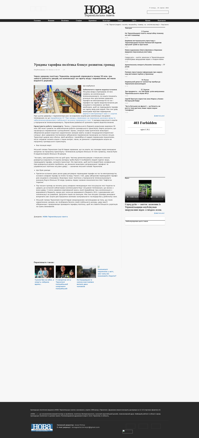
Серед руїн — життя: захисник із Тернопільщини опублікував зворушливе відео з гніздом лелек (144, 58)
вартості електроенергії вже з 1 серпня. (100, 114)
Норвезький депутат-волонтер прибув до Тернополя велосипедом (142, 83)
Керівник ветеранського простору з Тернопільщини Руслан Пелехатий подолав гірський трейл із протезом (143, 43)
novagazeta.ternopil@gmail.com (86, 427)
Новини (51, 20)
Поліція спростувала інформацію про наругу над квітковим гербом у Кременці (143, 73)
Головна (37, 20)
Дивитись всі (159, 116)
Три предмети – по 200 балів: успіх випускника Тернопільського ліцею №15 (144, 92)
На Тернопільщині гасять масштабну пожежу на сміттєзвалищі (144, 34)
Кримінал (93, 20)
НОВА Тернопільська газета (55, 217)
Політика (65, 20)
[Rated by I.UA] (128, 431)
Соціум (79, 20)
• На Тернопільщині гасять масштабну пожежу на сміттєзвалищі (127, 24)
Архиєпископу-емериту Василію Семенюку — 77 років (145, 66)
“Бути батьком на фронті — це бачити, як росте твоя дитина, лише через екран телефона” (142, 108)
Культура (106, 20)
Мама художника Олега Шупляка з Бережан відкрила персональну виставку (143, 51)
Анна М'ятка (80, 425)
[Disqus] (76, 366)
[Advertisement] (76, 43)
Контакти (162, 20)
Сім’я (134, 20)
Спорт (120, 20)
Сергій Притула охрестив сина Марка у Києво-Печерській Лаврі (144, 100)
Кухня (147, 20)
